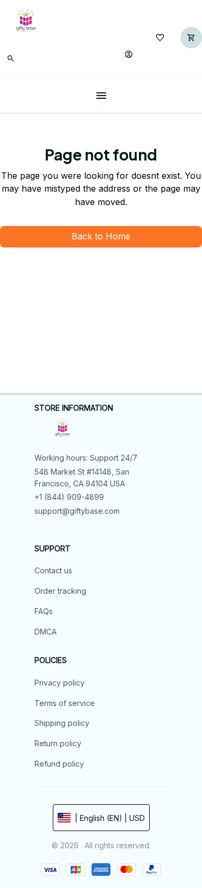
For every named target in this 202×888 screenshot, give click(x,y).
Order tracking (60, 590)
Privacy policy (59, 682)
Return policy (57, 743)
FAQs (43, 611)
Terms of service (64, 703)
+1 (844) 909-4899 (69, 496)
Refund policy (59, 763)
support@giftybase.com (77, 510)
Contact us (53, 570)
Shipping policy (61, 722)
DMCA (45, 631)
